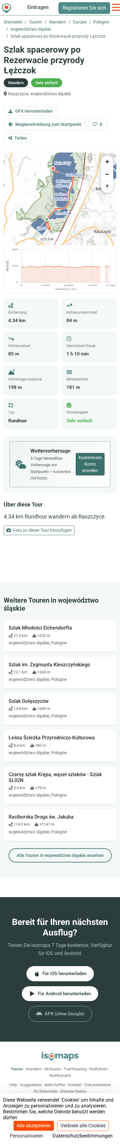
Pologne (101, 21)
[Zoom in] (107, 162)
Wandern (57, 21)
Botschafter (55, 1084)
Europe (79, 21)
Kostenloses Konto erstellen (90, 464)
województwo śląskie (30, 29)
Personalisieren (26, 1136)
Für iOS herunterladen (64, 973)
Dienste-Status (73, 1091)
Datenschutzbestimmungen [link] (83, 1136)
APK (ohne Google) (64, 1014)
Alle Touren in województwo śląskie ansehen (60, 855)
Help (13, 1084)
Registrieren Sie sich (84, 8)
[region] (60, 199)
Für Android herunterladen (64, 993)
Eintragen (38, 7)
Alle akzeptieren (34, 1126)
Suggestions (31, 1084)
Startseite (13, 21)
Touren (35, 21)
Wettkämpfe (60, 1075)
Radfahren (98, 1069)
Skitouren (52, 1069)
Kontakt (75, 1084)
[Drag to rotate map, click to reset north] (107, 186)
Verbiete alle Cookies (83, 1126)
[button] (47, 219)
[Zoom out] (107, 174)
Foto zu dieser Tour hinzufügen (42, 530)
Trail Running (75, 1069)
